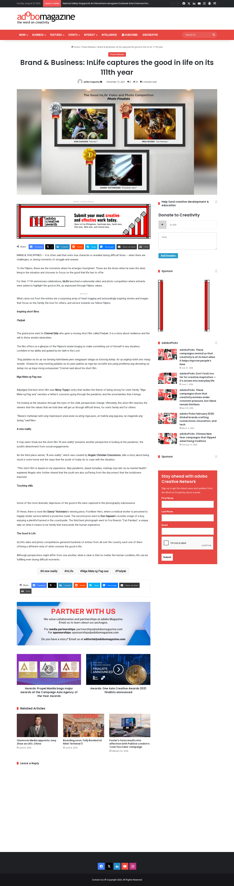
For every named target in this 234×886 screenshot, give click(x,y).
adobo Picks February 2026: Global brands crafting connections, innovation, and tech (198, 419)
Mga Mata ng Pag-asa (95, 571)
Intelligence (109, 34)
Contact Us (97, 879)
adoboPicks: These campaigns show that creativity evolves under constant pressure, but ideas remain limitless (198, 397)
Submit (167, 557)
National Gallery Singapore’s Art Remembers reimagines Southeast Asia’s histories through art (109, 3)
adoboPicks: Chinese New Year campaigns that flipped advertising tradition (198, 437)
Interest (89, 34)
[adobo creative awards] (83, 221)
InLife (69, 571)
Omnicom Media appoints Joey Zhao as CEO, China (36, 742)
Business (38, 34)
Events (73, 34)
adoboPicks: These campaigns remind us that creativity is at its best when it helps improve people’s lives (197, 357)
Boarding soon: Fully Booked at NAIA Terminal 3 (82, 742)
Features (56, 34)
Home (76, 47)
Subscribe (131, 34)
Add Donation (168, 255)
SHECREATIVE (150, 34)
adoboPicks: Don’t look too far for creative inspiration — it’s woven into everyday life (198, 377)
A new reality (50, 571)
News (22, 34)
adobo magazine (92, 82)
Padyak (121, 571)
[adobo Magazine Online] (46, 18)
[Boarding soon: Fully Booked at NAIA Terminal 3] (83, 725)
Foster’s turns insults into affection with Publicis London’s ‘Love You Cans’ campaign (129, 744)
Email (165, 525)
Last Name (168, 511)
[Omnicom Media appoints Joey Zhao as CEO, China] (37, 725)
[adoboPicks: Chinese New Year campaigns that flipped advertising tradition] (167, 438)
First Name (168, 498)
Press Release (89, 47)
